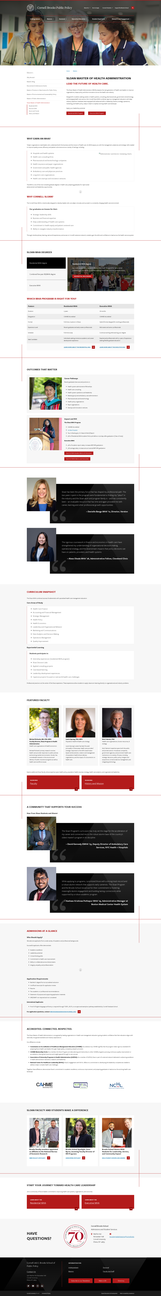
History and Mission (34, 113)
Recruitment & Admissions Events (37, 86)
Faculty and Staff (108, 1271)
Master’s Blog (31, 82)
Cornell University (31, 8)
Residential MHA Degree (82, 276)
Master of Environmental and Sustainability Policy (41, 94)
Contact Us (31, 1271)
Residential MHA (33, 106)
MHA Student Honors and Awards (113, 1158)
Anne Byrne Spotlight (73, 1158)
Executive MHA (33, 108)
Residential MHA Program (75, 113)
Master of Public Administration (36, 98)
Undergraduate (73, 1267)
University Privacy (46, 1293)
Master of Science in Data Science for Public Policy (42, 90)
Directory (121, 1281)
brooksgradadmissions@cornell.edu (63, 1012)
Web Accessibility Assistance (127, 1293)
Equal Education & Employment (109, 1293)
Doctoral (106, 1267)
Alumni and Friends (34, 111)
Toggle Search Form (132, 7)
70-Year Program (72, 430)
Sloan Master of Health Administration (38, 103)
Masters (30, 72)
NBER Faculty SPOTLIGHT (37, 1158)
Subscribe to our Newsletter (80, 1281)
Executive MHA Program (97, 113)
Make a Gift (102, 1281)
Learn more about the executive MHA (112, 347)
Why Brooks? (31, 77)
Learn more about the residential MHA (77, 347)
